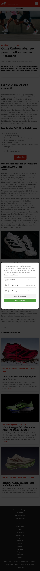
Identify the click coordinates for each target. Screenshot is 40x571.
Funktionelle (14, 285)
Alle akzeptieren (20, 300)
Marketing (13, 291)
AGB (20, 305)
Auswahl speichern (20, 296)
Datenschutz (25, 305)
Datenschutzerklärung (11, 275)
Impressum (14, 305)
